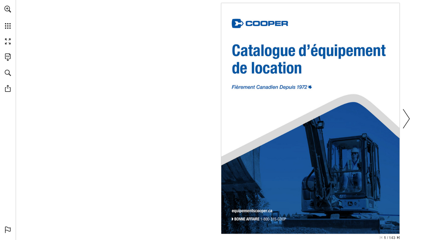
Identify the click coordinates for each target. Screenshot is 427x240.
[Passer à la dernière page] (398, 237)
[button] (8, 9)
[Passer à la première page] (381, 237)
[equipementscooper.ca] (252, 210)
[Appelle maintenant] (260, 219)
